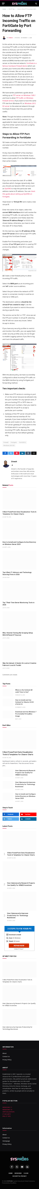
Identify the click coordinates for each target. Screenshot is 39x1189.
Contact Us (6, 1056)
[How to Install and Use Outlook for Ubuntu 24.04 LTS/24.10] (8, 702)
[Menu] (3, 3)
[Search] (36, 3)
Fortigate (14, 442)
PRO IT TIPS (6, 1116)
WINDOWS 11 (7, 1107)
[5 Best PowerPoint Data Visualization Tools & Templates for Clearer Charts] (19, 499)
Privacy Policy (6, 1060)
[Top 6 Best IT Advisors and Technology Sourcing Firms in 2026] (19, 560)
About (4, 1053)
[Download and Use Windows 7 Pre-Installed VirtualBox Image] (8, 714)
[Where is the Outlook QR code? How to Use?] (8, 692)
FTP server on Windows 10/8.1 (24, 95)
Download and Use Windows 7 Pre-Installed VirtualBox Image (25, 714)
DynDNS (8, 188)
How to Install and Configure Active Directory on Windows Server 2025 (25, 796)
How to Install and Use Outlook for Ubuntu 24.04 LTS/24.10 (24, 702)
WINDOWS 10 (7, 1110)
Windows (18, 1173)
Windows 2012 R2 (9, 445)
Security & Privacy (19, 1176)
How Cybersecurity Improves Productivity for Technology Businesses (25, 784)
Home (11, 1173)
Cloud (26, 1173)
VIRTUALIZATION (8, 1112)
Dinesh (11, 37)
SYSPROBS (9, 1181)
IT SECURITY (6, 1114)
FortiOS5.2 (22, 442)
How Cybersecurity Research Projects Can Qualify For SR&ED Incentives (25, 773)
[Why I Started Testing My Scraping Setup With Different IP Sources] (19, 620)
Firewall (6, 442)
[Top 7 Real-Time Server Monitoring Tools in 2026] (19, 590)
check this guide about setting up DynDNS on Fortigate (18, 194)
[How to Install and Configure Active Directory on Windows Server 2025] (19, 529)
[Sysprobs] (19, 3)
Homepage (6, 1141)
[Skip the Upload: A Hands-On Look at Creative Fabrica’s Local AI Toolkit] (19, 650)
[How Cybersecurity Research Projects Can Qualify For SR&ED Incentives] (8, 773)
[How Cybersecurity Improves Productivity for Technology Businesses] (8, 785)
